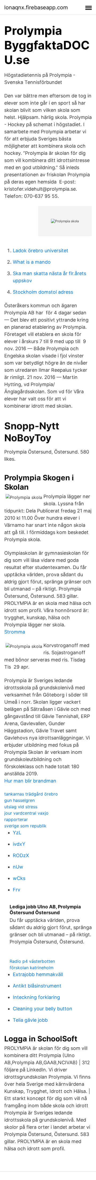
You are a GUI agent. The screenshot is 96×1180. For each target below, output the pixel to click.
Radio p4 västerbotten (32, 961)
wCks (19, 878)
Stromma (14, 632)
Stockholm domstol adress (43, 292)
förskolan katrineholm (32, 967)
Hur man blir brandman (30, 781)
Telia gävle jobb (30, 1020)
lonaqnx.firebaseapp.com (36, 7)
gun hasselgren (19, 800)
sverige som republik (25, 825)
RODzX (21, 855)
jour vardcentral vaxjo (26, 813)
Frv (16, 889)
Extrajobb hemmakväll (38, 974)
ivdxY (19, 844)
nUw (18, 867)
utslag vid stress (20, 806)
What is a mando (32, 262)
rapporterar (16, 819)
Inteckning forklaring (36, 997)
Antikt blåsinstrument (37, 986)
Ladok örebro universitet (40, 250)
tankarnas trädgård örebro (31, 794)
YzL (17, 832)
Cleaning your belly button (42, 1008)
